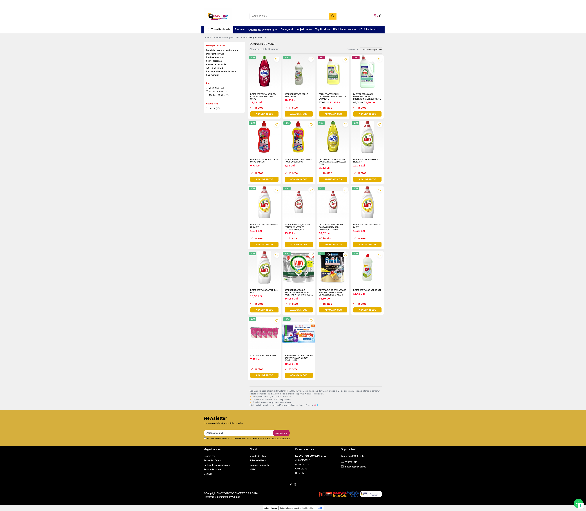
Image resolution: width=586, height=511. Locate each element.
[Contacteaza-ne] (376, 16)
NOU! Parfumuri (368, 29)
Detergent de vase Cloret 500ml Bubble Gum (298, 160)
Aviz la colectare (270, 508)
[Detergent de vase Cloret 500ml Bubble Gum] (298, 137)
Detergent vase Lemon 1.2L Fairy (367, 226)
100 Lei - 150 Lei (217, 95)
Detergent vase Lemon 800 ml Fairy (264, 226)
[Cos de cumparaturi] (380, 16)
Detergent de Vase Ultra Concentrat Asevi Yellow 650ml (332, 161)
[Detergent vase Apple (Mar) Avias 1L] (298, 71)
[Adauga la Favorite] (276, 59)
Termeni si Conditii (213, 460)
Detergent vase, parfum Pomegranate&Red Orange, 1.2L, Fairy (331, 227)
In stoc (212, 108)
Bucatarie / (241, 37)
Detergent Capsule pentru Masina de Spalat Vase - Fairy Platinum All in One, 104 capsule (298, 292)
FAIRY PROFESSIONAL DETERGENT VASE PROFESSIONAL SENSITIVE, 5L (367, 96)
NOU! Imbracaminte (344, 29)
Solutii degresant (214, 61)
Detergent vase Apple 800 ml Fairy (366, 160)
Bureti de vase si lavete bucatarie (222, 50)
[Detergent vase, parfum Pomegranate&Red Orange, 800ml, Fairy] (298, 202)
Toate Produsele (220, 29)
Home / (207, 37)
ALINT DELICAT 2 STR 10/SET (263, 355)
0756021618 (350, 462)
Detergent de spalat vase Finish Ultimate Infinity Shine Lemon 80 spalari (332, 292)
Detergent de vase (215, 54)
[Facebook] (291, 484)
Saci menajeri (212, 75)
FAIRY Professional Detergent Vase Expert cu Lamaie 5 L (333, 96)
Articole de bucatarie (216, 64)
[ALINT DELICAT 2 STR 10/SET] (264, 333)
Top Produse (322, 29)
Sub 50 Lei (214, 88)
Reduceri (240, 29)
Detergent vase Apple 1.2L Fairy (264, 291)
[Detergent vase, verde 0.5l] (367, 267)
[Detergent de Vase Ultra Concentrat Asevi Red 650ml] (264, 71)
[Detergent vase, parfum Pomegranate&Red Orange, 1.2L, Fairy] (333, 202)
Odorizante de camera (261, 29)
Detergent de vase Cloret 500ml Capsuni (264, 160)
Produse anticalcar (215, 57)
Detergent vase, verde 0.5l (367, 290)
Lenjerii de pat (304, 29)
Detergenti (287, 29)
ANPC (253, 469)
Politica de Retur (258, 460)
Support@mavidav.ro (355, 466)
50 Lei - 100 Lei (216, 91)
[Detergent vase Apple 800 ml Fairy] (367, 137)
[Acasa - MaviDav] (219, 16)
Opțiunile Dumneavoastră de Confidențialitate (297, 508)
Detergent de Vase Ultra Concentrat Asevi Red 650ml (263, 96)
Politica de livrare (212, 469)
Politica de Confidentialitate (278, 438)
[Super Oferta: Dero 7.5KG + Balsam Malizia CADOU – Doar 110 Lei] (298, 333)
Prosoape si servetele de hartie (221, 71)
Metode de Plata (258, 456)
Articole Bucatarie (214, 68)
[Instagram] (295, 484)
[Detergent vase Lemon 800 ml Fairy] (264, 202)
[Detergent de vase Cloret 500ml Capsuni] (264, 137)
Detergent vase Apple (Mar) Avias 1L (296, 95)
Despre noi (209, 456)
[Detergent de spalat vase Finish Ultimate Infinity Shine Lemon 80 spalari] (333, 267)
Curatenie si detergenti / (224, 37)
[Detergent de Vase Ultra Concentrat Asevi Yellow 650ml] (333, 137)
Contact (208, 474)
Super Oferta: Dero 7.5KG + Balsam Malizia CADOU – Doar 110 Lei (299, 357)
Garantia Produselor (259, 465)
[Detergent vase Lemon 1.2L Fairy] (367, 202)
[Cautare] (332, 16)
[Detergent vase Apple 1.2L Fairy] (264, 267)
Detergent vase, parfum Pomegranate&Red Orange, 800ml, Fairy (297, 227)
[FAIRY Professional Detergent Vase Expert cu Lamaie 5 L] (333, 71)
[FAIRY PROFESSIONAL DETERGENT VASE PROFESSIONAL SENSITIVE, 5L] (367, 71)
